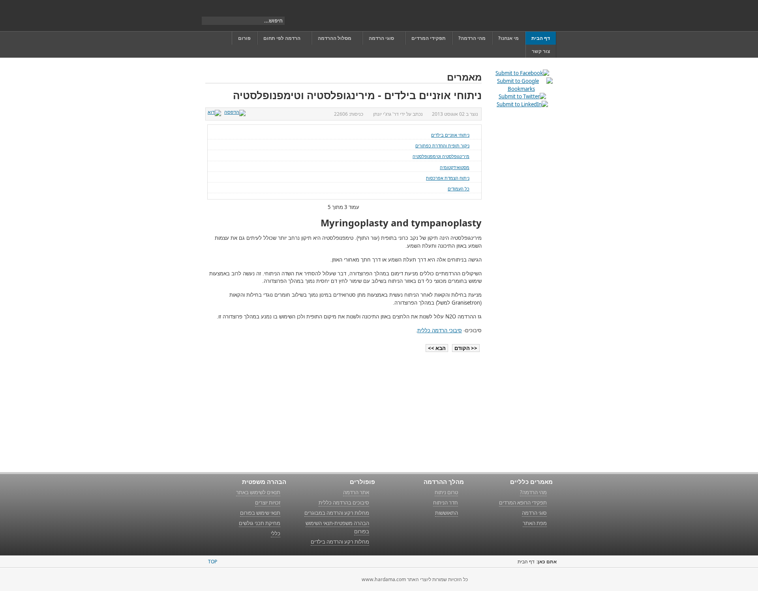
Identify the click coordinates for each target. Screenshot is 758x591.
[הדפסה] (236, 112)
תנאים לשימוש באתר (258, 492)
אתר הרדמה (356, 492)
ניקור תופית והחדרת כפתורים (442, 146)
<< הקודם (465, 348)
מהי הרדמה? (533, 492)
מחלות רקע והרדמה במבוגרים (336, 512)
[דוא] (215, 112)
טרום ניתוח (446, 492)
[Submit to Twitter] (522, 96)
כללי (275, 533)
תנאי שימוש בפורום (260, 512)
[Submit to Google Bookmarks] (521, 88)
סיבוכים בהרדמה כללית (344, 502)
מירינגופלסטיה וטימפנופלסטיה (441, 156)
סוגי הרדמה (534, 512)
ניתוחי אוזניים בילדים (450, 135)
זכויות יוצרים (267, 502)
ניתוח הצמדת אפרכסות (447, 178)
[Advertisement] (521, 235)
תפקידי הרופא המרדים (523, 502)
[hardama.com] (516, 15)
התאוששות (446, 512)
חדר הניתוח (445, 502)
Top (212, 561)
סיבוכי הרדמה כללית (439, 330)
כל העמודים (458, 189)
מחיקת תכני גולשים (259, 523)
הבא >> (437, 348)
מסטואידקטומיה (454, 167)
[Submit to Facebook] (522, 73)
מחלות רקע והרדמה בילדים (340, 541)
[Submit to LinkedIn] (522, 104)
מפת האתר (535, 523)
